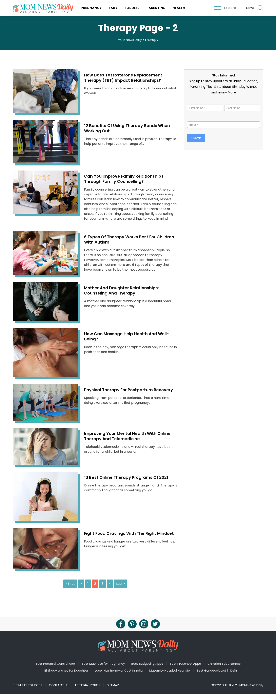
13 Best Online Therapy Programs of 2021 (126, 477)
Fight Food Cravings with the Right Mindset (129, 533)
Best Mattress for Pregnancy (103, 663)
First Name (195, 101)
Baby (113, 8)
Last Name (231, 101)
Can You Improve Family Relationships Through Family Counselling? (123, 178)
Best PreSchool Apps (185, 663)
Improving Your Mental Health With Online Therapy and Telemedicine (127, 436)
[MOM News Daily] (45, 8)
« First (70, 583)
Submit (196, 138)
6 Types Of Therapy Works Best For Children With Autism (129, 239)
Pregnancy (91, 8)
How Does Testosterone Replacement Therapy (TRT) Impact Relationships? (123, 77)
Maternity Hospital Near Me (169, 670)
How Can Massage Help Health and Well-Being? (126, 336)
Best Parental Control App (55, 663)
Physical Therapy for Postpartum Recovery (128, 390)
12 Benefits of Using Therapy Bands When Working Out (127, 128)
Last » (120, 583)
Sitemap (113, 685)
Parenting (156, 8)
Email (192, 118)
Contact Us (58, 685)
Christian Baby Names (224, 663)
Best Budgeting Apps (147, 663)
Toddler (132, 8)
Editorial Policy (87, 685)
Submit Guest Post (27, 685)
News (250, 7)
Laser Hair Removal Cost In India (119, 670)
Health (179, 8)
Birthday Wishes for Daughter (66, 670)
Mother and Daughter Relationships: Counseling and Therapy (121, 290)
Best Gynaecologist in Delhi (217, 670)
